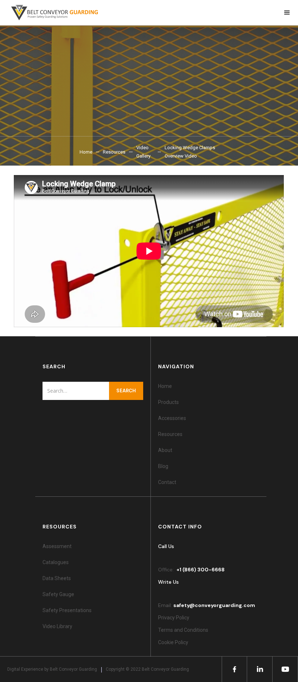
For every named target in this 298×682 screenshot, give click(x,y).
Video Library (57, 626)
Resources (114, 152)
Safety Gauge (58, 594)
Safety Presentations (67, 610)
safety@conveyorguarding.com (214, 605)
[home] (51, 12)
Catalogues (56, 562)
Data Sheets (57, 578)
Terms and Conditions (183, 630)
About (165, 450)
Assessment (57, 546)
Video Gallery (143, 152)
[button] (287, 12)
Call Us (166, 546)
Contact (167, 482)
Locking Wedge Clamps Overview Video (190, 152)
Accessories (172, 418)
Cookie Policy (174, 642)
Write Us (168, 582)
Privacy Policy (173, 617)
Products (168, 402)
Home (86, 152)
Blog (163, 466)
